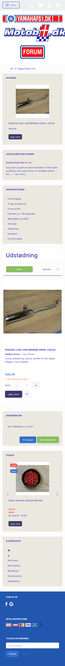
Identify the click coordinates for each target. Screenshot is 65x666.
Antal (8, 385)
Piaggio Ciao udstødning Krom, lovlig (31, 123)
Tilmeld (12, 653)
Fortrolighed (14, 198)
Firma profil (14, 208)
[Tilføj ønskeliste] (27, 394)
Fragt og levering (17, 203)
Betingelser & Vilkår (18, 218)
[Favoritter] (40, 5)
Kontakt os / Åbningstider (21, 213)
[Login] (49, 5)
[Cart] (57, 5)
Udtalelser (13, 228)
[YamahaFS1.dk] (32, 18)
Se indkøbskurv (48, 439)
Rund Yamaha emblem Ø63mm (25, 500)
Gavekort (12, 233)
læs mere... (21, 174)
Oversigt (12, 223)
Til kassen (27, 439)
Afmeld (24, 653)
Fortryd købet (15, 238)
